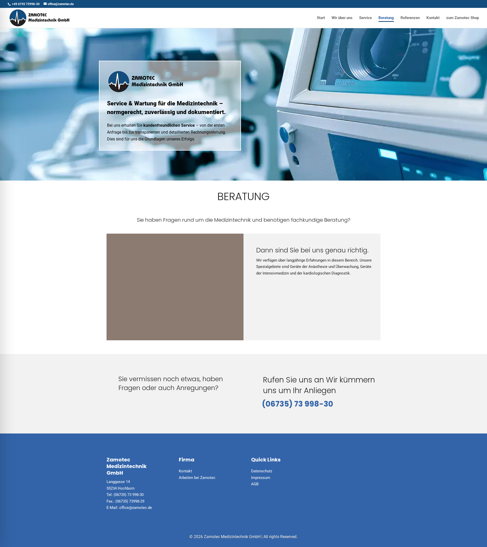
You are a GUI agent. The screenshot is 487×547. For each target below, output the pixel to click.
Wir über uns (342, 18)
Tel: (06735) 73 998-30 (125, 494)
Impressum (260, 477)
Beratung (386, 18)
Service (365, 18)
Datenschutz (261, 471)
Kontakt (433, 18)
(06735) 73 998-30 (297, 403)
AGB (254, 484)
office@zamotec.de (135, 507)
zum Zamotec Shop (462, 18)
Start (321, 18)
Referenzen (410, 18)
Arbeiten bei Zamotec (197, 477)
